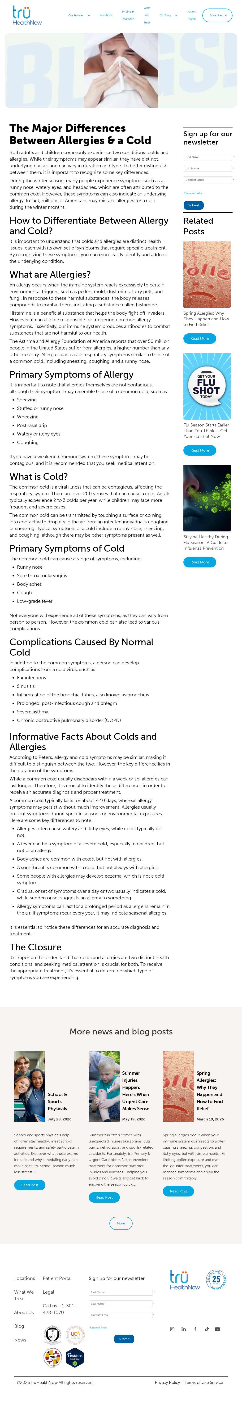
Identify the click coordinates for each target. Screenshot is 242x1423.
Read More (199, 338)
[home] (39, 15)
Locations (106, 15)
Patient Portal (191, 15)
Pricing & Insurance (128, 15)
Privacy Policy (167, 1382)
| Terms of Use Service (202, 1382)
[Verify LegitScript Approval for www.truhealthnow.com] (74, 1357)
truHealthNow (44, 1382)
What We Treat (147, 15)
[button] (79, 15)
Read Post (29, 1185)
